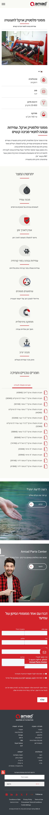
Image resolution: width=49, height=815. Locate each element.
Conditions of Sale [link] (14, 799)
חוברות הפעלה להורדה (22, 386)
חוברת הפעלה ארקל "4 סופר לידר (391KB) (26, 460)
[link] (38, 4)
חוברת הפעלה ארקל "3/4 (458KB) (29, 392)
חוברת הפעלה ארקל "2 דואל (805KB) (28, 437)
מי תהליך (20, 763)
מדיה (40, 763)
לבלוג (41, 504)
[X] (22, 794)
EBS (21, 740)
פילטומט (39, 735)
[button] (3, 4)
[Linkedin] (11, 794)
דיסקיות (39, 758)
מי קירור (20, 760)
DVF (21, 746)
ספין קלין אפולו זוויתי (36, 740)
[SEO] (32, 794)
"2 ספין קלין (38, 738)
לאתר (40, 566)
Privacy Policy (27, 799)
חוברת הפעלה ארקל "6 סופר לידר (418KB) (26, 466)
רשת (40, 755)
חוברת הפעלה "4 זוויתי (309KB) (30, 454)
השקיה (40, 730)
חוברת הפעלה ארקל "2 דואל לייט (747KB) (26, 443)
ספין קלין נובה (19, 732)
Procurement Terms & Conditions (31, 802)
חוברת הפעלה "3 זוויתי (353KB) (30, 449)
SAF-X (21, 738)
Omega (20, 735)
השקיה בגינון (19, 758)
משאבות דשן (38, 743)
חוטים (40, 760)
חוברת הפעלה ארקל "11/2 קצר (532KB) (27, 418)
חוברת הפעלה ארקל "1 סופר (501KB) (28, 404)
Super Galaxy (19, 743)
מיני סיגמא (39, 732)
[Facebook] (27, 794)
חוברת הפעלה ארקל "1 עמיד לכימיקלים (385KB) (24, 398)
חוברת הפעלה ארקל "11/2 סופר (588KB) (26, 431)
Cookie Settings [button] (26, 805)
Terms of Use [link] (39, 799)
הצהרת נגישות (14, 802)
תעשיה (21, 730)
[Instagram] (6, 794)
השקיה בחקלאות (18, 755)
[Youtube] (16, 794)
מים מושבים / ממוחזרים (16, 766)
